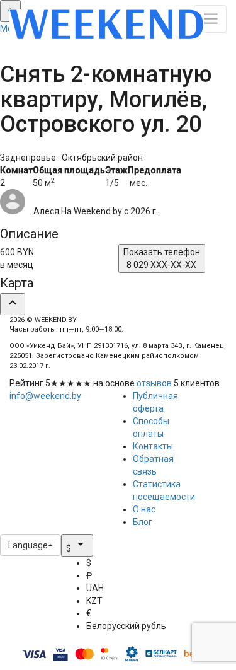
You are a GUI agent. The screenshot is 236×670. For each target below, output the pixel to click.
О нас (144, 509)
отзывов (154, 383)
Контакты (153, 446)
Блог (142, 522)
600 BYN (17, 258)
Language (28, 545)
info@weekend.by (45, 396)
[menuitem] (126, 563)
